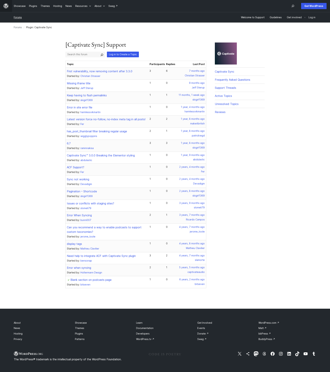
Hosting (18, 333)
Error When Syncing (79, 215)
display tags (74, 244)
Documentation (144, 328)
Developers (143, 333)
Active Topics (223, 96)
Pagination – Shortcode (82, 191)
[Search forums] (102, 54)
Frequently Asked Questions (232, 79)
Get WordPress (313, 5)
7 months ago (197, 70)
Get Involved (204, 322)
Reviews (220, 112)
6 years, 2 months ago (192, 279)
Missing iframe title (78, 83)
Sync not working (78, 179)
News (17, 328)
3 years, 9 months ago (192, 202)
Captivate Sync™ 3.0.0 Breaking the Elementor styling (101, 155)
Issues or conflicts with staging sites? (90, 203)
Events (201, 328)
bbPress (264, 333)
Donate (203, 333)
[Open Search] (293, 6)
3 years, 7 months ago (192, 214)
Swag (202, 339)
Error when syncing (79, 267)
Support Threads (225, 87)
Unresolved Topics (227, 104)
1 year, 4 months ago (193, 106)
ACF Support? (75, 167)
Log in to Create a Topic (123, 54)
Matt (262, 328)
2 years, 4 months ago (192, 166)
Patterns (80, 339)
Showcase (81, 322)
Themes (79, 328)
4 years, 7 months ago (192, 226)
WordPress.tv (145, 339)
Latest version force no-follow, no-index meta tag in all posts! (106, 119)
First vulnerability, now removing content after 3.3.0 (99, 71)
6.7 (69, 143)
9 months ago (197, 82)
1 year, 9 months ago (193, 154)
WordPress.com (268, 322)
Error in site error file (79, 107)
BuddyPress (266, 339)
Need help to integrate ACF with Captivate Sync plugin (101, 256)
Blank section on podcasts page (91, 279)
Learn (139, 322)
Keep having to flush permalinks (87, 95)
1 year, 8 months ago (193, 118)
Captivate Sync (224, 71)
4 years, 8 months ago (192, 243)
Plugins (79, 333)
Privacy (18, 339)
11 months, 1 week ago (192, 94)
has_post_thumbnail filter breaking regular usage (97, 131)
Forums (18, 17)
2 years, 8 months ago (192, 190)
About (17, 322)
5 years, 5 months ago (192, 267)
